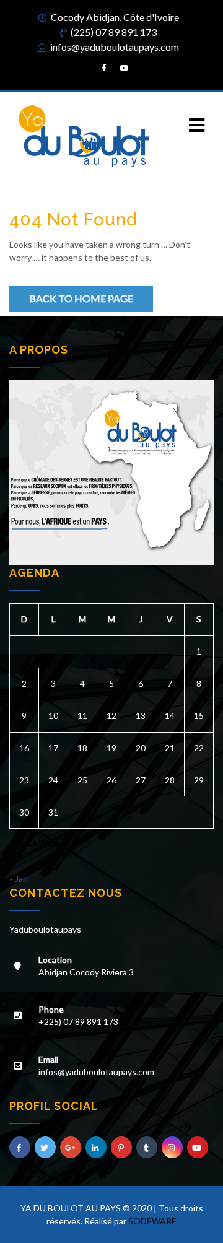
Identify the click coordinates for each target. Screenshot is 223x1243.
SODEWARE (152, 1221)
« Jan (18, 878)
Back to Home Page (81, 298)
